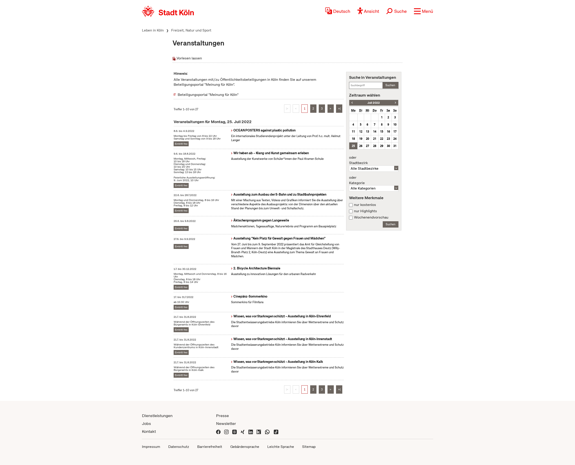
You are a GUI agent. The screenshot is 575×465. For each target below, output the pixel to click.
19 (360, 139)
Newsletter (226, 423)
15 (381, 131)
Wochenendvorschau (371, 217)
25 (353, 146)
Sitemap (309, 446)
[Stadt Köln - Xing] (242, 431)
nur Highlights (365, 211)
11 (353, 131)
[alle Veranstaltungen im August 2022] (395, 103)
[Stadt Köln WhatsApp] (267, 431)
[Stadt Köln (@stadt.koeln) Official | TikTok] (276, 431)
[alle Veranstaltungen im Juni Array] (352, 103)
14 (374, 131)
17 (394, 131)
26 (360, 146)
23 (388, 139)
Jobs (146, 423)
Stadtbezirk (358, 160)
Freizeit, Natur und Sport (191, 30)
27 (367, 146)
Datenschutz (178, 446)
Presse (222, 415)
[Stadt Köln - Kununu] (259, 431)
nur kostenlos (365, 205)
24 (394, 139)
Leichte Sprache (280, 446)
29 (381, 146)
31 (394, 146)
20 (367, 139)
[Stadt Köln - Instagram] (226, 431)
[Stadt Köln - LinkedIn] (250, 431)
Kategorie (357, 180)
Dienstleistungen (157, 415)
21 (374, 139)
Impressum (151, 446)
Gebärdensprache (244, 446)
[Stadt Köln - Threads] (234, 431)
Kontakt (149, 431)
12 (360, 131)
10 (394, 124)
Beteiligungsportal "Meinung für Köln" (208, 94)
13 (367, 131)
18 (353, 139)
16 (388, 131)
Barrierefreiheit (209, 446)
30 (388, 146)
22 (381, 139)
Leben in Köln (153, 30)
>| (339, 109)
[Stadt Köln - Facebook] (218, 431)
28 (374, 146)
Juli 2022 (373, 103)
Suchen (390, 85)
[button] (423, 11)
